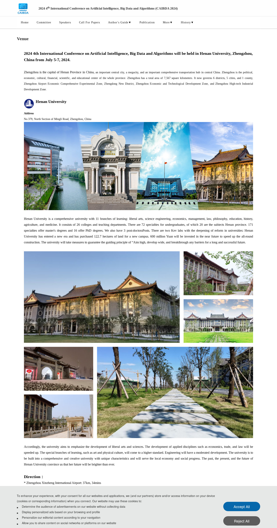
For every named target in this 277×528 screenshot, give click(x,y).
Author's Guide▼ (119, 22)
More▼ (168, 22)
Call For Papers (89, 22)
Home (25, 22)
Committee (44, 22)
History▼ (187, 22)
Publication (147, 22)
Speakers (65, 22)
